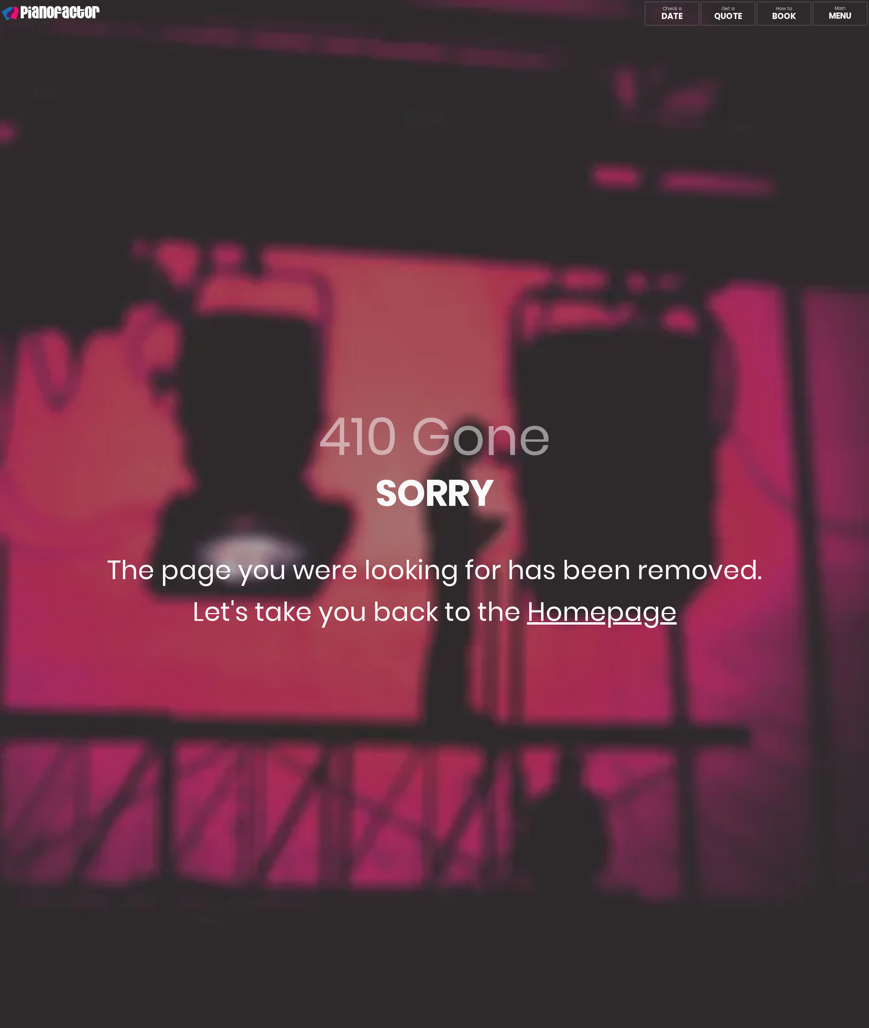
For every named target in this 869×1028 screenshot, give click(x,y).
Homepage (602, 611)
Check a (672, 13)
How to (784, 13)
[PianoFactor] (1, 13)
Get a (728, 13)
